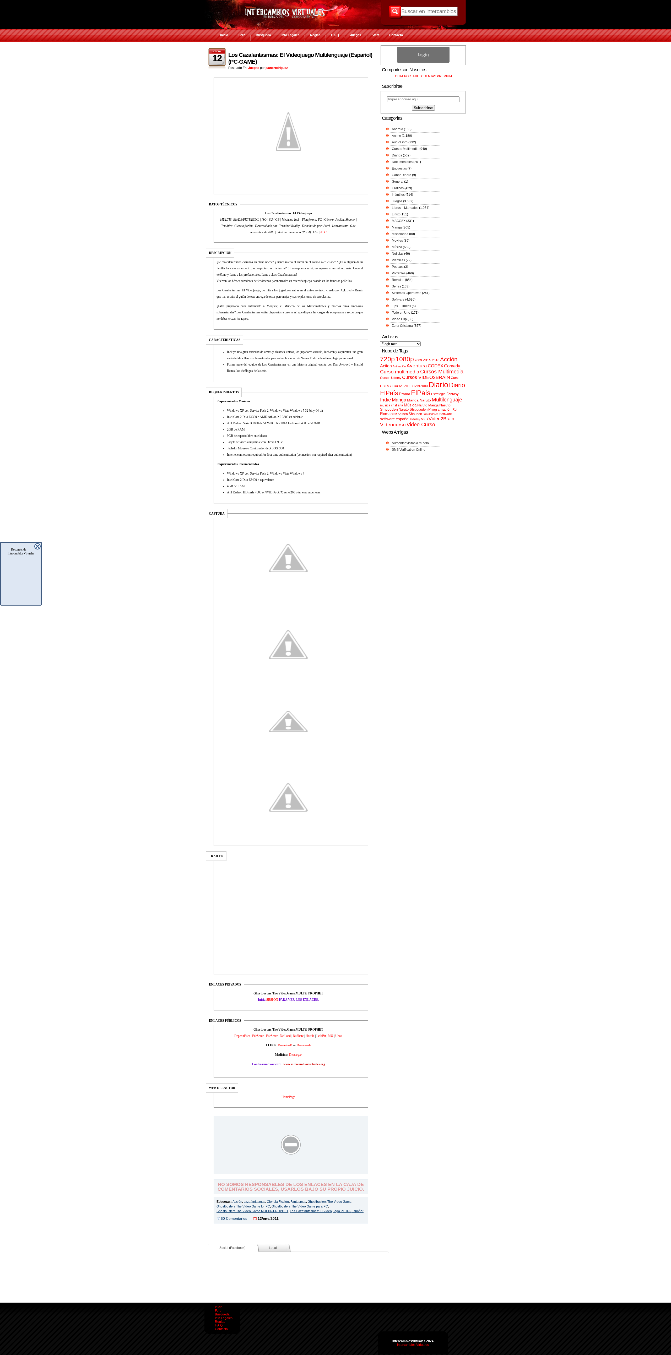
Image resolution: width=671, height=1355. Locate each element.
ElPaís (420, 392)
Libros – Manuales (405, 208)
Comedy (452, 365)
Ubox (338, 1036)
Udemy (415, 419)
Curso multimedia (399, 371)
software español (394, 419)
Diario (438, 384)
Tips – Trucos (401, 306)
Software (398, 299)
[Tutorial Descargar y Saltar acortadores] (291, 1170)
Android (397, 129)
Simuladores (431, 414)
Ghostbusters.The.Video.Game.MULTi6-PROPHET (252, 1211)
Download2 (304, 1045)
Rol (454, 409)
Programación (440, 409)
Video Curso (421, 424)
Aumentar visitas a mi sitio (410, 443)
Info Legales (291, 35)
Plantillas (398, 260)
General (397, 181)
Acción (237, 1202)
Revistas (398, 280)
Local (273, 1248)
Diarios (397, 155)
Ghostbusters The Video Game (329, 1202)
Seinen (403, 414)
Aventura (417, 365)
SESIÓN (272, 1000)
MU (330, 1036)
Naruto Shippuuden (413, 409)
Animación (399, 366)
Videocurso (393, 424)
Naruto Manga (428, 405)
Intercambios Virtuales (413, 1345)
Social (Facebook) (232, 1248)
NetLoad (285, 1036)
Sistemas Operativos (406, 293)
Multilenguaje (447, 399)
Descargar (295, 1055)
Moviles (397, 240)
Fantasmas (298, 1202)
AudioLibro (400, 142)
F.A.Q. (335, 35)
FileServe (272, 1036)
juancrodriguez (277, 68)
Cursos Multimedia (405, 149)
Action (386, 365)
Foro (242, 35)
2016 (435, 360)
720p (387, 359)
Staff (375, 35)
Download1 (285, 1045)
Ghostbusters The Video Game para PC (300, 1206)
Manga (397, 227)
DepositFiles (242, 1036)
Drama (404, 394)
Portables (398, 273)
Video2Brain (441, 418)
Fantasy (452, 394)
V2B (424, 419)
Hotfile (310, 1036)
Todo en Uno (401, 312)
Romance (388, 413)
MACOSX (398, 221)
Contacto (396, 35)
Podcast (397, 267)
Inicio (224, 35)
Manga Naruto (419, 400)
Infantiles (398, 195)
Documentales (402, 162)
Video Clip (399, 319)
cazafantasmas (254, 1202)
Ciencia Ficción (278, 1202)
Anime (396, 136)
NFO (323, 232)
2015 (427, 360)
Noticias (397, 253)
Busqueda (263, 35)
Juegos (355, 35)
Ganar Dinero (401, 175)
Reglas (315, 35)
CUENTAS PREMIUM (436, 76)
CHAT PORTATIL (407, 76)
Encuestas (399, 168)
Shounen (415, 414)
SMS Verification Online (408, 449)
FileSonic (258, 1036)
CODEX (435, 365)
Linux (396, 214)
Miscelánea (400, 234)
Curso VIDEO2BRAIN (410, 386)
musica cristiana (391, 405)
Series (396, 286)
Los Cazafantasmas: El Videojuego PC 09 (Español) (327, 1211)
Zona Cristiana (402, 326)
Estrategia (438, 394)
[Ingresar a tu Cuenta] (423, 61)
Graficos (398, 188)
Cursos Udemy (390, 378)
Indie (385, 399)
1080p (405, 359)
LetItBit (321, 1036)
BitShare (298, 1036)
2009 (418, 360)
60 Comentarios (234, 1218)
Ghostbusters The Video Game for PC (243, 1206)
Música (397, 247)
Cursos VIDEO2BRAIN (426, 377)
